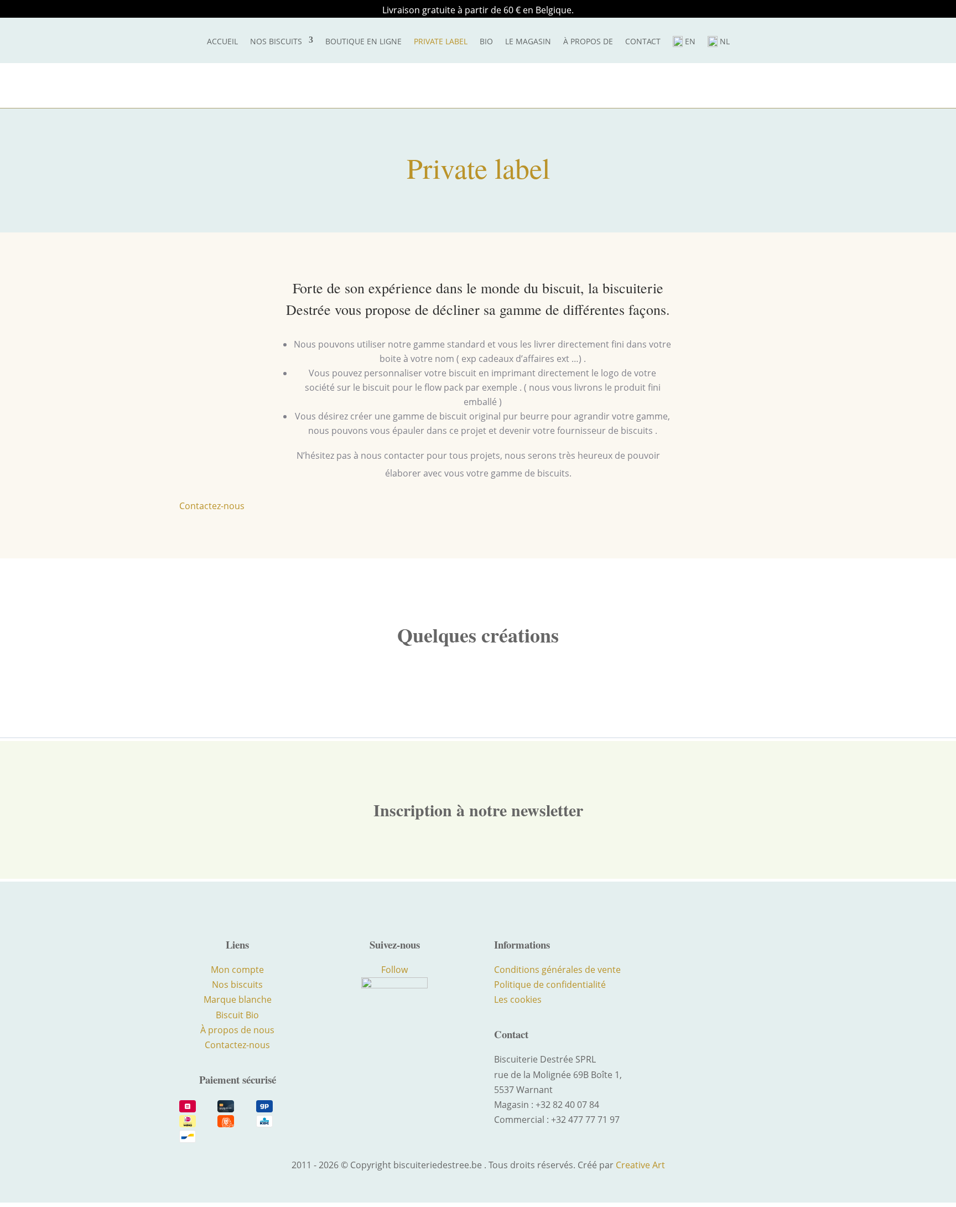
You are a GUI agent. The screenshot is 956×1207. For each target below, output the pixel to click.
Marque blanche (238, 999)
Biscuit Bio (237, 1015)
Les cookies (518, 999)
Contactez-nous (212, 506)
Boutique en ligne (363, 41)
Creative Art (640, 1165)
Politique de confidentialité (550, 984)
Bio (486, 41)
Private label (440, 41)
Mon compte (237, 969)
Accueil (222, 41)
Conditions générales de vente (557, 969)
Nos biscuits (276, 41)
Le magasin (528, 41)
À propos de (588, 41)
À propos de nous (237, 1030)
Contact (643, 41)
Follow (394, 969)
